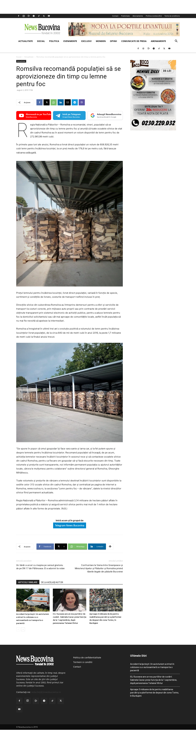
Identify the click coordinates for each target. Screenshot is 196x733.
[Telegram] (33, 16)
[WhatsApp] (54, 102)
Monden (101, 41)
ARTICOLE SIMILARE (28, 582)
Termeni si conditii (82, 662)
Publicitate (125, 16)
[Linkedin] (61, 102)
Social (41, 41)
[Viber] (82, 102)
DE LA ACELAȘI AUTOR (52, 582)
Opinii (113, 41)
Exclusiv (86, 41)
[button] (176, 41)
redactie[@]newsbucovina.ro (46, 692)
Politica (54, 41)
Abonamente (138, 16)
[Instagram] (23, 16)
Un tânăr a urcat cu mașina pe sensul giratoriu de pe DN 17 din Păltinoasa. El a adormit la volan (40, 567)
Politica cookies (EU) (154, 16)
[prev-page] (18, 629)
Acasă (18, 57)
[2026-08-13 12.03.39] (153, 129)
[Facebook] (18, 16)
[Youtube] (49, 16)
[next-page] (23, 629)
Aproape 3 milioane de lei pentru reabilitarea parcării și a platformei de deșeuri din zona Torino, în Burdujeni (154, 692)
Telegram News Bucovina (69, 525)
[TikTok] (38, 16)
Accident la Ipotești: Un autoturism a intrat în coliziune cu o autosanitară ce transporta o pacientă (152, 667)
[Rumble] (28, 16)
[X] (43, 16)
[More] (110, 546)
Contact (115, 16)
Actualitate (25, 41)
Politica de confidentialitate (87, 657)
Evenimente (70, 41)
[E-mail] (68, 102)
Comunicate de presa (134, 41)
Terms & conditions (172, 16)
